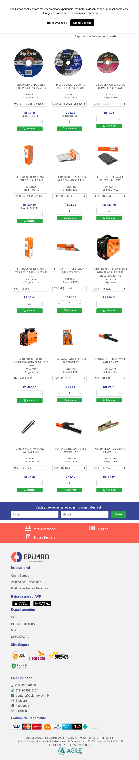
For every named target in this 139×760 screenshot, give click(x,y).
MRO (14, 630)
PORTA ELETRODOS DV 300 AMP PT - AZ (110, 361)
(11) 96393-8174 (26, 690)
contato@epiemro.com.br (32, 695)
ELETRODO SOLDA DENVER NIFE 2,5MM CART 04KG (71, 179)
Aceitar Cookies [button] (82, 22)
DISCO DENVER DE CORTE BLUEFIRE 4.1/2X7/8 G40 (70, 86)
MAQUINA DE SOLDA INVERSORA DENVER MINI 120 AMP (31, 362)
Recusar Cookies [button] (57, 22)
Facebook (22, 705)
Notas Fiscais (44, 537)
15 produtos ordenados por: (90, 36)
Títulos (102, 529)
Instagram (22, 700)
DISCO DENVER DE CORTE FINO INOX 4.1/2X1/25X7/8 (31, 86)
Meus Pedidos (44, 529)
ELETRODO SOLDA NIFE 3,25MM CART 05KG (110, 179)
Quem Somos (20, 575)
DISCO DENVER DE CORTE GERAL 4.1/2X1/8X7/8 (110, 86)
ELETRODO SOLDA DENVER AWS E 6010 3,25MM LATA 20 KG (31, 272)
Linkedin (21, 711)
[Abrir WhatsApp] (130, 751)
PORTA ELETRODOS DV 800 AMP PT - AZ (70, 450)
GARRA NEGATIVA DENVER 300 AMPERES (110, 450)
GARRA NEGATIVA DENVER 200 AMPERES (71, 361)
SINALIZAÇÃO (20, 636)
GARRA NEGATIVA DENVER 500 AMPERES (31, 450)
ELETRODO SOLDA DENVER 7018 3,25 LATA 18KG (31, 179)
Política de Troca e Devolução (30, 588)
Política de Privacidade (26, 582)
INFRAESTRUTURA (23, 624)
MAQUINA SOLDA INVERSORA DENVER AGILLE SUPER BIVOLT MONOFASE (110, 272)
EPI (13, 617)
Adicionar (31, 128)
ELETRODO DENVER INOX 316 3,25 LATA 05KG (70, 271)
